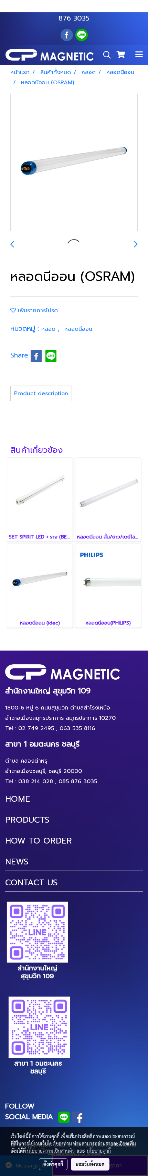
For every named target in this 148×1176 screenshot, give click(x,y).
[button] (105, 55)
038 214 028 (35, 781)
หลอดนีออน (78, 329)
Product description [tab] (41, 393)
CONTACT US (31, 882)
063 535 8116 (69, 8)
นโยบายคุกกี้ (99, 1151)
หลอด (49, 329)
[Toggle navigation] (139, 54)
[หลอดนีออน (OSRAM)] (74, 162)
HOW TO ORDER (38, 841)
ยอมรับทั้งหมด (90, 1164)
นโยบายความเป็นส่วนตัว (51, 1151)
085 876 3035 (78, 781)
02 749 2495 (36, 728)
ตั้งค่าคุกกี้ (53, 1164)
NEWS (17, 862)
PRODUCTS (27, 820)
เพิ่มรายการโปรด (37, 310)
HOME (17, 799)
